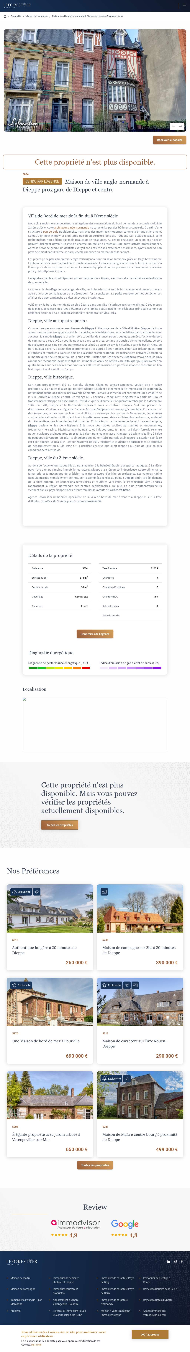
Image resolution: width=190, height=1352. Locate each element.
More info (36, 1344)
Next (180, 126)
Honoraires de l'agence (95, 634)
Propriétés (16, 16)
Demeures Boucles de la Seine (160, 1289)
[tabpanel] (95, 80)
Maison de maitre (20, 1278)
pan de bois (50, 231)
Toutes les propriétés (60, 825)
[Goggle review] (125, 1224)
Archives (15, 1311)
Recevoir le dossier (169, 140)
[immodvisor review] (75, 1224)
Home (5, 16)
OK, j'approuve (150, 1334)
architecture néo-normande (71, 227)
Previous (173, 126)
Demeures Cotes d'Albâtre (157, 1300)
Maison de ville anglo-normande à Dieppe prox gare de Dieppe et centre (87, 16)
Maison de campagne (37, 16)
